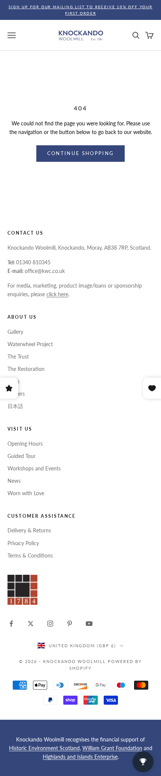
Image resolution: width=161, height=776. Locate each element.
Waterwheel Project (30, 344)
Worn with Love (25, 493)
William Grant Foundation (112, 748)
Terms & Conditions (30, 555)
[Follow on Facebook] (11, 623)
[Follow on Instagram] (50, 623)
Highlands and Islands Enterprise (80, 756)
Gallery (15, 331)
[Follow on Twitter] (30, 623)
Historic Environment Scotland (44, 748)
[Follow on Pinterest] (69, 623)
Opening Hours (25, 443)
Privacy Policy (23, 543)
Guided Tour (21, 456)
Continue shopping (80, 153)
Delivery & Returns (29, 530)
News (14, 481)
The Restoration (26, 369)
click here (57, 294)
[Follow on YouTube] (89, 623)
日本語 (15, 406)
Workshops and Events (34, 468)
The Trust (18, 356)
